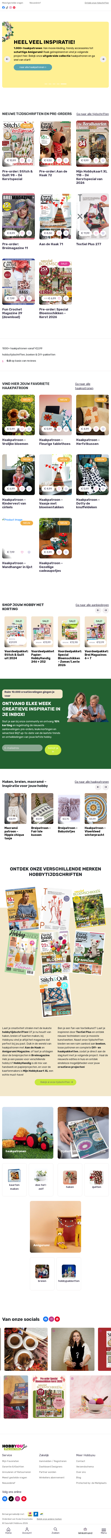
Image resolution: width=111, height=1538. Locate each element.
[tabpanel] (55, 53)
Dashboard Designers (50, 1466)
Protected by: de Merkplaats (91, 1483)
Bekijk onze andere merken (49, 1519)
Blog (78, 1477)
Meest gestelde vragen (14, 1477)
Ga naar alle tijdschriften (92, 114)
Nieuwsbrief (35, 3)
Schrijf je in (53, 750)
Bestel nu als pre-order (32, 65)
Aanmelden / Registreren (53, 1461)
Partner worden (47, 1472)
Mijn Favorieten (10, 1461)
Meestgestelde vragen (13, 3)
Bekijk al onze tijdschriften (55, 1082)
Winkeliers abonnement (51, 1477)
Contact (80, 1461)
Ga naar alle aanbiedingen (92, 605)
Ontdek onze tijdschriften (97, 3)
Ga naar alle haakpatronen (84, 386)
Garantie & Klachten (13, 1466)
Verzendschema (85, 1466)
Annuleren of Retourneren (16, 1472)
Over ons (81, 1472)
